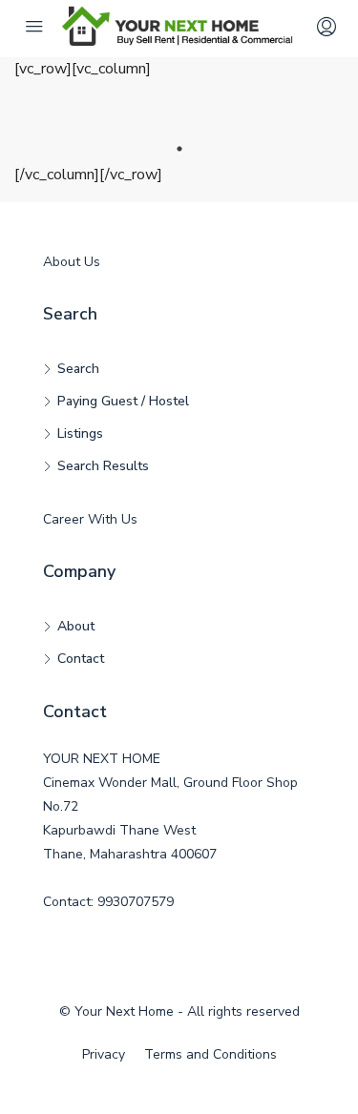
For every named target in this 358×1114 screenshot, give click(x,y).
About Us (71, 262)
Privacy (103, 1054)
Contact (80, 659)
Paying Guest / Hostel (123, 401)
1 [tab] (179, 148)
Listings (80, 433)
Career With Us (90, 519)
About (76, 626)
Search (78, 369)
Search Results (103, 466)
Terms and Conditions (210, 1054)
